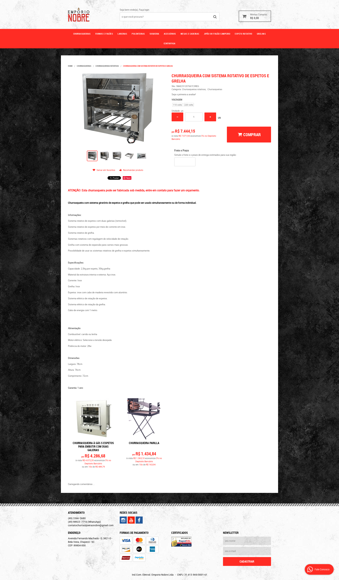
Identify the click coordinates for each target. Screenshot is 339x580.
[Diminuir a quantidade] (177, 117)
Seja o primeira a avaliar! (184, 94)
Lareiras (122, 33)
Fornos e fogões (104, 33)
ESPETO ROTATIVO (243, 33)
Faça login (144, 9)
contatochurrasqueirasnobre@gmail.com (90, 525)
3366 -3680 (77, 518)
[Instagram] (123, 520)
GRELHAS (261, 33)
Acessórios (170, 33)
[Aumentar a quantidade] (210, 117)
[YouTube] (131, 520)
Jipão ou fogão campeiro (217, 33)
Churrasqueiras (82, 33)
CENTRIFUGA (170, 43)
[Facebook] (139, 520)
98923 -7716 (84, 521)
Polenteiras (138, 33)
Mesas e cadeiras (190, 33)
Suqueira (154, 33)
